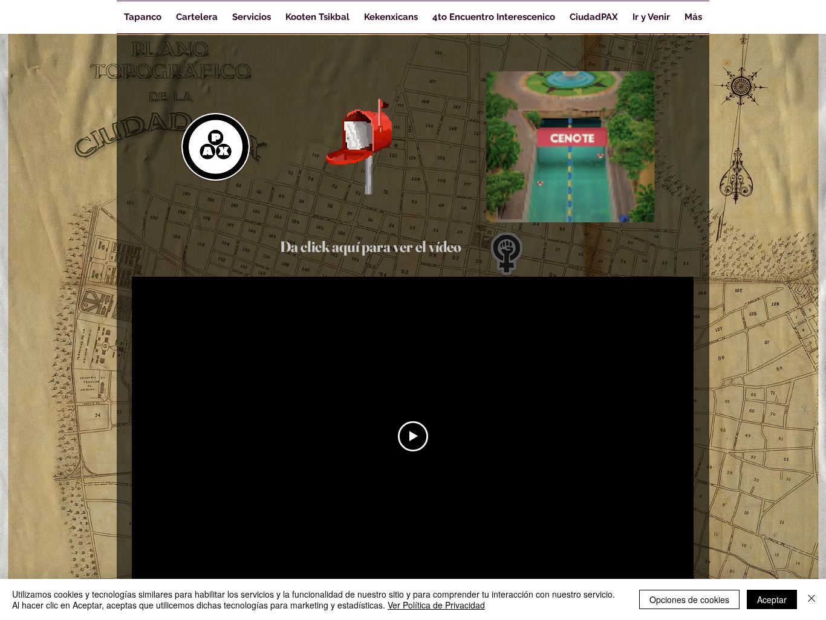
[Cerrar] (811, 599)
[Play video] (413, 436)
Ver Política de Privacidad (436, 605)
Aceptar (772, 599)
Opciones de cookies (689, 599)
